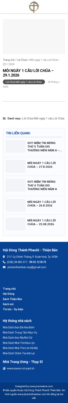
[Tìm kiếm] (63, 7)
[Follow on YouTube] (18, 278)
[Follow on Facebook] (8, 278)
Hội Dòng (8, 293)
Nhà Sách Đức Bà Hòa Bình (18, 327)
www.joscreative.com (41, 386)
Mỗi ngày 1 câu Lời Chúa (49, 118)
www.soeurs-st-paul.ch (20, 368)
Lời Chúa (22, 59)
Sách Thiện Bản (12, 299)
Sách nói (8, 304)
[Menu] (5, 6)
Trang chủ (9, 59)
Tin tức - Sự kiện (13, 309)
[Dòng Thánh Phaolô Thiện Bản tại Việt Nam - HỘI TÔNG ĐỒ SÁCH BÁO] (34, 6)
